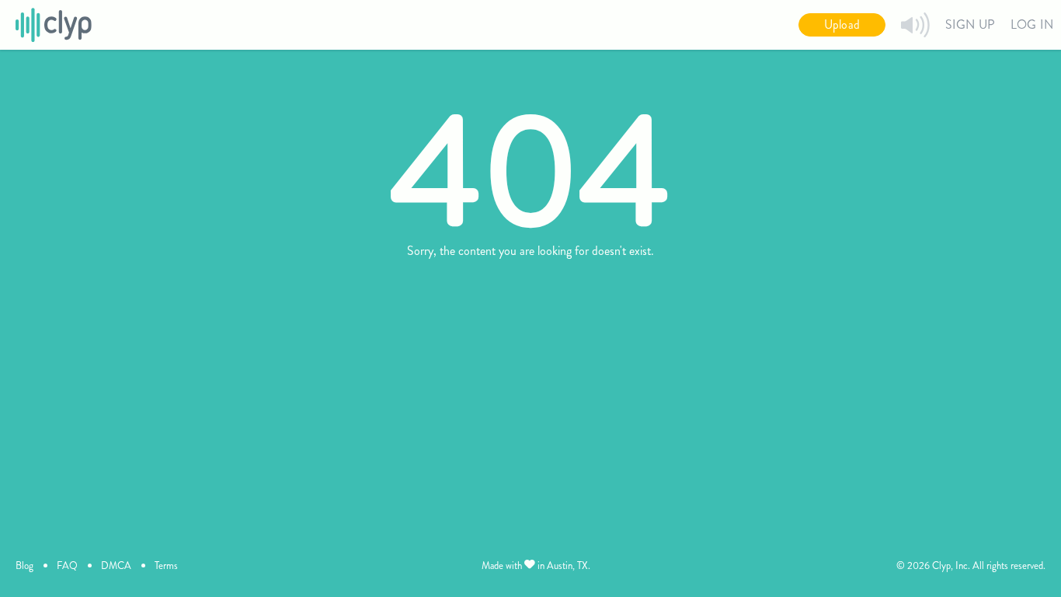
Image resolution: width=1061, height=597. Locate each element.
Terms (166, 565)
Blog (24, 565)
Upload (842, 24)
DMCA (116, 565)
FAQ (67, 565)
